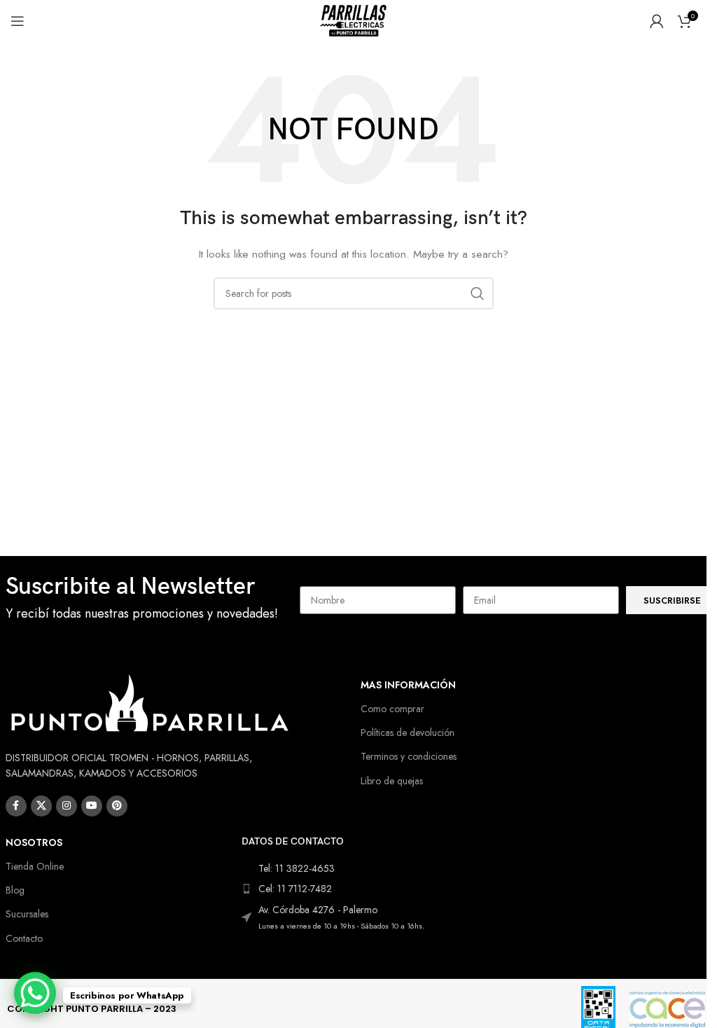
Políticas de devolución (407, 732)
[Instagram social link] (66, 806)
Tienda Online (35, 866)
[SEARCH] (477, 293)
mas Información (408, 685)
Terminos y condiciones (409, 756)
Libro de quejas (392, 781)
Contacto (24, 938)
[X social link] (41, 806)
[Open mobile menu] (18, 21)
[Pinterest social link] (116, 806)
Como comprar (392, 709)
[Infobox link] (146, 600)
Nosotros (34, 842)
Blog (15, 890)
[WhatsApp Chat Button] (35, 993)
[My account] (657, 21)
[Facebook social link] (16, 806)
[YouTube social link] (91, 806)
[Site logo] (353, 20)
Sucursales (27, 914)
